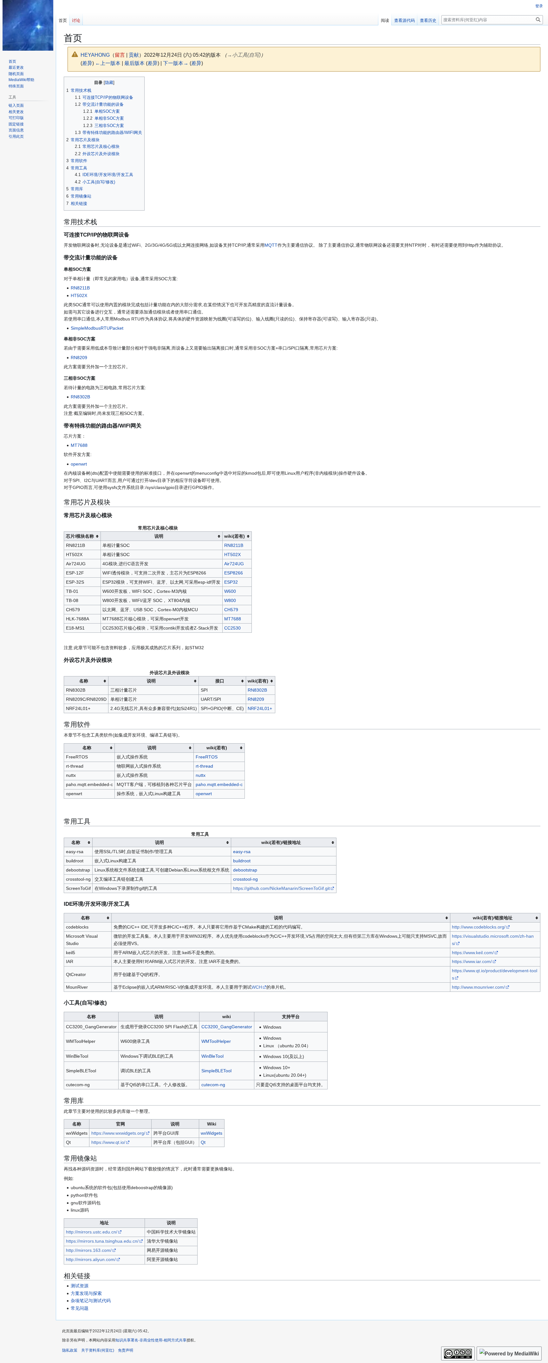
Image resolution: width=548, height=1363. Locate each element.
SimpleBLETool (216, 1070)
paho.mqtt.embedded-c (219, 784)
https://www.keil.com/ (473, 952)
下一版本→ (175, 63)
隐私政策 (69, 1350)
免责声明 (125, 1350)
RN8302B (80, 396)
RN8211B (80, 287)
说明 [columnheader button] (158, 536)
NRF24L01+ (260, 708)
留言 (120, 55)
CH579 (231, 609)
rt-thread (204, 766)
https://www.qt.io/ (108, 1142)
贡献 (134, 55)
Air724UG (234, 563)
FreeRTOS (207, 756)
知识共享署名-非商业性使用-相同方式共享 (150, 1340)
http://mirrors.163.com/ (89, 1250)
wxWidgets (211, 1133)
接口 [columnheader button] (219, 680)
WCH (256, 987)
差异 (87, 63)
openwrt (79, 463)
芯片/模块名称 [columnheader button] (80, 536)
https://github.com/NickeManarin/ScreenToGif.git (281, 888)
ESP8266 (233, 572)
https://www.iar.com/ (472, 961)
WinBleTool (212, 1056)
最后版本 (134, 63)
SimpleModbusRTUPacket (97, 328)
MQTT (270, 245)
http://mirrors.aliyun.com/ (91, 1259)
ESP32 (231, 582)
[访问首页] (28, 25)
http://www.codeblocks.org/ (479, 926)
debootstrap (245, 869)
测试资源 (79, 1285)
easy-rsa (242, 851)
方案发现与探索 (86, 1293)
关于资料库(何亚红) (97, 1350)
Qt (203, 1142)
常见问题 (79, 1308)
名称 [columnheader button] (83, 680)
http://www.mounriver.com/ (478, 987)
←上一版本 (108, 63)
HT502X (79, 295)
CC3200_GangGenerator (226, 1026)
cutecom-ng (213, 1084)
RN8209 (79, 357)
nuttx (201, 775)
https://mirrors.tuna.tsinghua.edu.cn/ (102, 1241)
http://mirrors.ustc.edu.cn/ (91, 1231)
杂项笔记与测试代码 (91, 1300)
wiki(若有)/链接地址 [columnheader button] (281, 842)
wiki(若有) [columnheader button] (234, 536)
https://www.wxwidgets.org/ (118, 1133)
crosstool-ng (245, 879)
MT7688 (79, 445)
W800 (230, 600)
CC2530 (232, 628)
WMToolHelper (216, 1041)
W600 (230, 591)
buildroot (242, 860)
